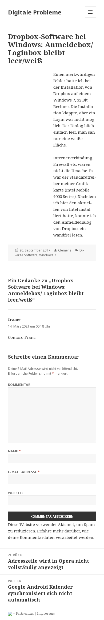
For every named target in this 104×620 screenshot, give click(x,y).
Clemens (64, 250)
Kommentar (19, 384)
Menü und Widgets (90, 17)
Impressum (46, 613)
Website (15, 493)
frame (14, 319)
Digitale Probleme (34, 12)
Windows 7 (47, 255)
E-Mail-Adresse (24, 472)
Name (14, 451)
